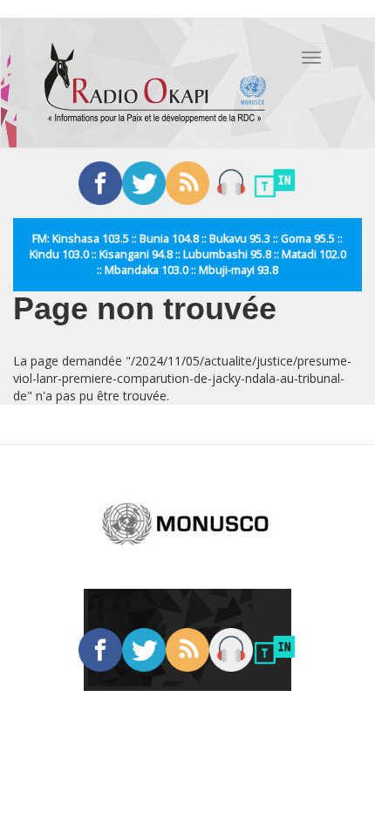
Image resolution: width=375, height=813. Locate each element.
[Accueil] (155, 83)
